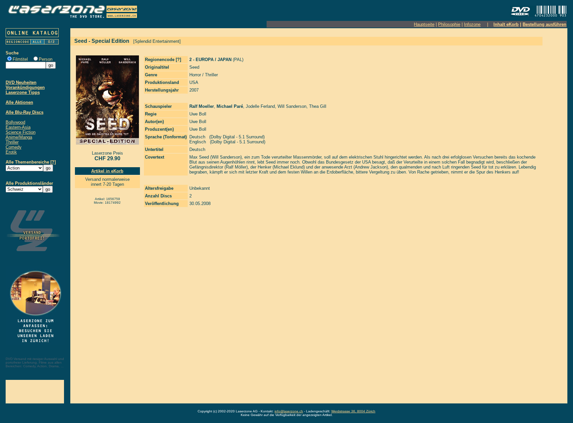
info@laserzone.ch (289, 411)
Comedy (14, 147)
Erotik (11, 152)
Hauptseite (424, 24)
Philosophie (449, 24)
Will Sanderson (292, 106)
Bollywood (15, 122)
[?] (53, 162)
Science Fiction (20, 132)
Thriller (12, 142)
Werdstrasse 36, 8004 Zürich (353, 411)
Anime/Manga (19, 137)
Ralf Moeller (201, 106)
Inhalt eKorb (506, 24)
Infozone (472, 24)
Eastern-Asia (18, 127)
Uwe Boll (197, 113)
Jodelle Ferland (260, 106)
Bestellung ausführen (544, 24)
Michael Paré (230, 106)
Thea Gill (317, 106)
